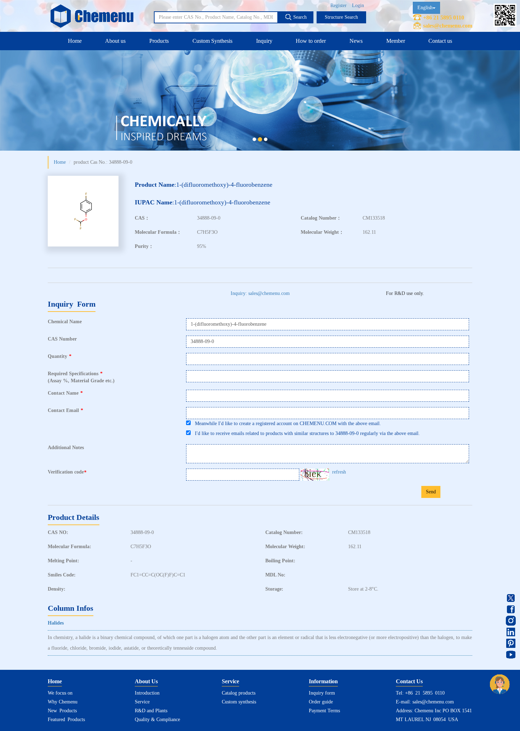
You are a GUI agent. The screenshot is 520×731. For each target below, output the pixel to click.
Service (142, 701)
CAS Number (62, 339)
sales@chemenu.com (447, 26)
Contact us (440, 41)
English (425, 7)
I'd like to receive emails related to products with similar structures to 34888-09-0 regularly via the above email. (305, 433)
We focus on (60, 693)
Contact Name (65, 393)
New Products (62, 710)
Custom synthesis (239, 701)
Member (395, 41)
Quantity (59, 356)
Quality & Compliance (157, 719)
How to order (311, 41)
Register (338, 5)
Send (431, 491)
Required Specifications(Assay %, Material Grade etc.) (81, 377)
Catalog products (238, 693)
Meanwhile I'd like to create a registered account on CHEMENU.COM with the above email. (286, 423)
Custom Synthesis (212, 41)
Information (323, 681)
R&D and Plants (151, 710)
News (356, 41)
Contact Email (65, 410)
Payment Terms (324, 710)
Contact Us (409, 681)
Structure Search (341, 17)
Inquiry (264, 41)
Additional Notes (66, 447)
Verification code (67, 472)
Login (358, 5)
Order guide (321, 701)
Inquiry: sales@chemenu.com (260, 293)
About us (115, 41)
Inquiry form (322, 693)
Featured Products (66, 719)
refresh (339, 472)
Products (159, 41)
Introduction (147, 693)
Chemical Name (65, 321)
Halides (56, 623)
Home (75, 41)
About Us (146, 681)
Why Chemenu (62, 701)
